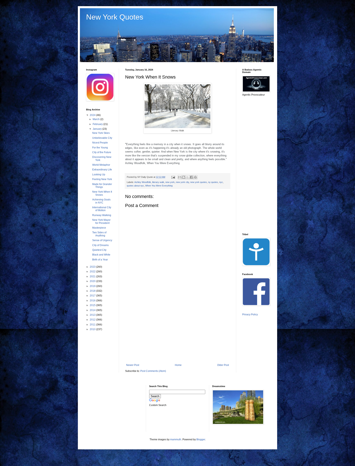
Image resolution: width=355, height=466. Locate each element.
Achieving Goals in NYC (101, 201)
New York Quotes (114, 17)
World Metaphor (101, 164)
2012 (93, 319)
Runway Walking (101, 215)
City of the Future (101, 152)
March (96, 119)
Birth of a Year (100, 259)
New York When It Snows (102, 193)
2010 (93, 329)
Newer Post (132, 365)
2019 (93, 286)
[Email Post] (173, 177)
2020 (93, 281)
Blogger (200, 439)
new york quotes (198, 182)
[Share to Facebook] (191, 177)
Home (178, 365)
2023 (93, 266)
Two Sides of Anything (99, 234)
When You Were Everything (159, 185)
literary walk (158, 182)
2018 (93, 290)
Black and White (101, 254)
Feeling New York (102, 179)
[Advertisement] (177, 329)
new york (170, 182)
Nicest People (100, 142)
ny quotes (213, 182)
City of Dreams (100, 245)
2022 (93, 271)
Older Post (223, 365)
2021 (93, 276)
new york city (182, 182)
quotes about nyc (135, 185)
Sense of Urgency (102, 240)
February (98, 124)
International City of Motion (101, 209)
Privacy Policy (250, 314)
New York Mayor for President (101, 221)
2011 (93, 324)
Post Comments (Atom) (153, 371)
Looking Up (98, 174)
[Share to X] (188, 177)
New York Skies (101, 133)
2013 (93, 314)
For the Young (100, 147)
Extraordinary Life (102, 169)
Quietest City (99, 250)
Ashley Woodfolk (142, 182)
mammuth (175, 439)
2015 (93, 305)
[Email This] (180, 177)
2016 (93, 300)
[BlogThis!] (184, 177)
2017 (93, 295)
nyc (221, 182)
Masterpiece (99, 227)
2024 (93, 115)
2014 (93, 310)
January (97, 128)
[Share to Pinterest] (195, 177)
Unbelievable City (102, 137)
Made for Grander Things (102, 185)
